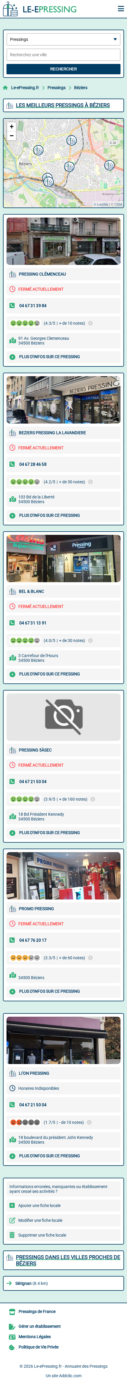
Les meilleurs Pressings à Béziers (63, 105)
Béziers (80, 87)
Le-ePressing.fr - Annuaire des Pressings (71, 1366)
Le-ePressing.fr (25, 87)
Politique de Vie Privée (38, 1347)
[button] (37, 149)
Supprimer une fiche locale (42, 1235)
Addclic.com (70, 1375)
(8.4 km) (31, 1283)
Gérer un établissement (40, 1326)
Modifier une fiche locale (40, 1220)
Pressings (57, 87)
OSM (118, 204)
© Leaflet (101, 204)
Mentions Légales (35, 1336)
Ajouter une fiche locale (39, 1205)
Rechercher (63, 69)
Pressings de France (37, 1311)
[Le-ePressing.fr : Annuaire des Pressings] (40, 8)
